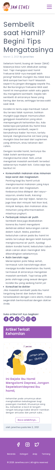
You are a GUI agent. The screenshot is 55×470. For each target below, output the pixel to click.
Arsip (35, 454)
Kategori (24, 454)
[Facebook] (6, 319)
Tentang (46, 454)
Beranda (11, 454)
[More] (33, 319)
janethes (28, 56)
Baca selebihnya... (27, 416)
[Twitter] (11, 319)
